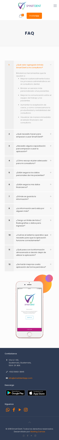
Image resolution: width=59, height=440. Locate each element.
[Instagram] (26, 410)
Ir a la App (34, 15)
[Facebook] (14, 410)
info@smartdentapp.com (20, 378)
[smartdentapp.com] (29, 5)
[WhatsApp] (8, 410)
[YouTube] (20, 410)
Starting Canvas (37, 431)
